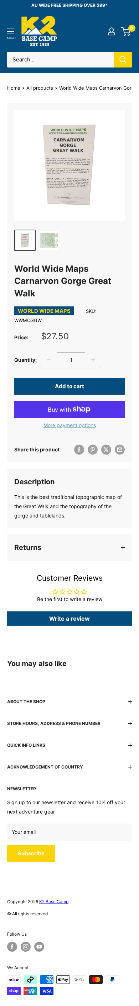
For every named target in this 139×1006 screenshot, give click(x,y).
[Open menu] (10, 31)
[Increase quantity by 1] (93, 359)
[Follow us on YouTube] (39, 947)
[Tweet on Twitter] (106, 450)
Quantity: (25, 360)
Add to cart (69, 386)
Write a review (69, 618)
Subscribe (31, 853)
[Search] (123, 59)
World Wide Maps (44, 310)
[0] (126, 31)
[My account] (111, 31)
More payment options (69, 425)
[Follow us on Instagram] (26, 947)
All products (39, 88)
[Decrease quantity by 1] (48, 359)
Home (13, 88)
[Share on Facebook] (79, 450)
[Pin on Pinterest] (93, 450)
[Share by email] (120, 450)
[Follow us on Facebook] (12, 947)
